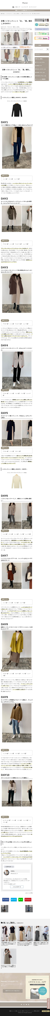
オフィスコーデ (17, 28)
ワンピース (17, 244)
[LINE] (20, 899)
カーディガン (6, 820)
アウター (5, 244)
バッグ (22, 393)
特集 (13, 6)
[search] (47, 49)
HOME (3, 13)
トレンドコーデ (24, 6)
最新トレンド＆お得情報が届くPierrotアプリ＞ (25, 10)
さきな (12, 871)
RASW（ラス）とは (40, 72)
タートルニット (11, 29)
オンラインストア (32, 6)
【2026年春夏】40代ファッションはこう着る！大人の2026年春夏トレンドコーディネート (8, 944)
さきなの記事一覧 (17, 886)
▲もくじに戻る (29, 892)
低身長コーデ (8, 30)
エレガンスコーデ (11, 28)
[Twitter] (14, 899)
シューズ (16, 179)
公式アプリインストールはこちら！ (12, 990)
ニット (4, 179)
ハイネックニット (23, 29)
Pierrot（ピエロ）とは (41, 69)
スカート (17, 451)
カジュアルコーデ (23, 28)
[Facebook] (5, 899)
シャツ (4, 534)
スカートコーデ (5, 29)
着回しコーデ (20, 30)
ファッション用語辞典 (40, 79)
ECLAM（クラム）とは (41, 75)
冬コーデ (13, 30)
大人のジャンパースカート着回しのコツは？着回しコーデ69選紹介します (8, 967)
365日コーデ (39, 65)
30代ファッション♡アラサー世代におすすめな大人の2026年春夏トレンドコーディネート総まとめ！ (24, 944)
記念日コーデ (25, 30)
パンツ (10, 179)
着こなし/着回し (16, 13)
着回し (16, 30)
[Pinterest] (28, 899)
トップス (5, 753)
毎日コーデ (17, 6)
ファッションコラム (40, 62)
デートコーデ (17, 29)
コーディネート (9, 13)
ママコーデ (4, 30)
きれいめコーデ (4, 28)
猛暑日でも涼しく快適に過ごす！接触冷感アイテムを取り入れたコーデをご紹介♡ (41, 944)
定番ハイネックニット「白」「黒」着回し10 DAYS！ (30, 13)
